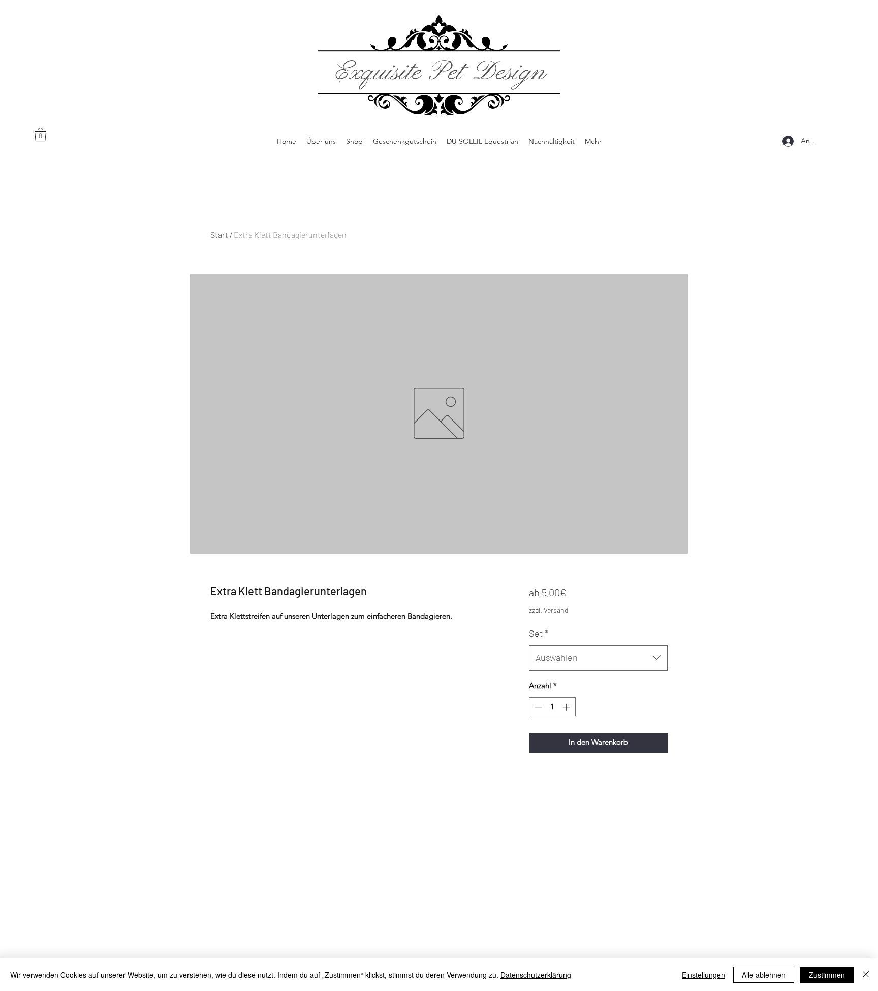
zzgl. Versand (548, 610)
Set (538, 633)
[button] (40, 134)
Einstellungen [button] (703, 975)
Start (219, 234)
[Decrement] (537, 707)
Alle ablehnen (764, 975)
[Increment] (567, 707)
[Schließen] (866, 975)
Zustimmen (827, 975)
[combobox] (598, 658)
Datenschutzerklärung (535, 975)
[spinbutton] (552, 707)
